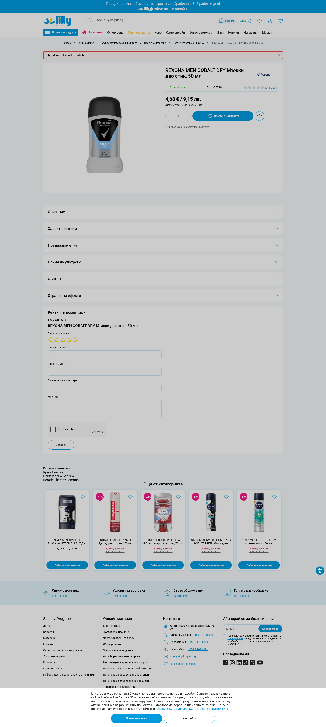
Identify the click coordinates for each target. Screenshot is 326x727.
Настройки (189, 718)
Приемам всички (136, 718)
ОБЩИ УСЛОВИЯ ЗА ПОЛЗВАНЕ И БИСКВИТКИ (192, 709)
